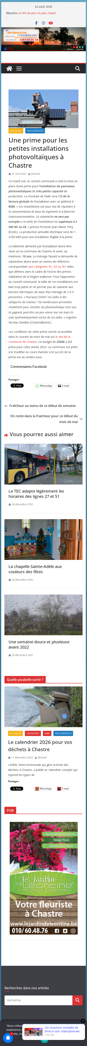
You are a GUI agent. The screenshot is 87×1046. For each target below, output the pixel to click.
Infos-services (35, 130)
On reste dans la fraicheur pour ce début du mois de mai (44, 419)
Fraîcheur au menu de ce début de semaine (42, 405)
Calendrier (33, 733)
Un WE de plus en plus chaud (36, 13)
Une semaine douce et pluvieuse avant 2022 (38, 644)
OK (45, 1040)
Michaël (35, 174)
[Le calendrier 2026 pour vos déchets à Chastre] (43, 706)
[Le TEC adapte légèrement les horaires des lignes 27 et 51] (43, 446)
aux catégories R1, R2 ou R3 (47, 266)
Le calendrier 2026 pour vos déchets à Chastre (40, 746)
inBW (47, 733)
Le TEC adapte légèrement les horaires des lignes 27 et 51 (36, 493)
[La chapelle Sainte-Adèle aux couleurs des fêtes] (43, 522)
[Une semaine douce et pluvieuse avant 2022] (43, 597)
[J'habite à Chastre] (9, 68)
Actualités (16, 130)
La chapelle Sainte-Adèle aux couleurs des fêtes (35, 569)
